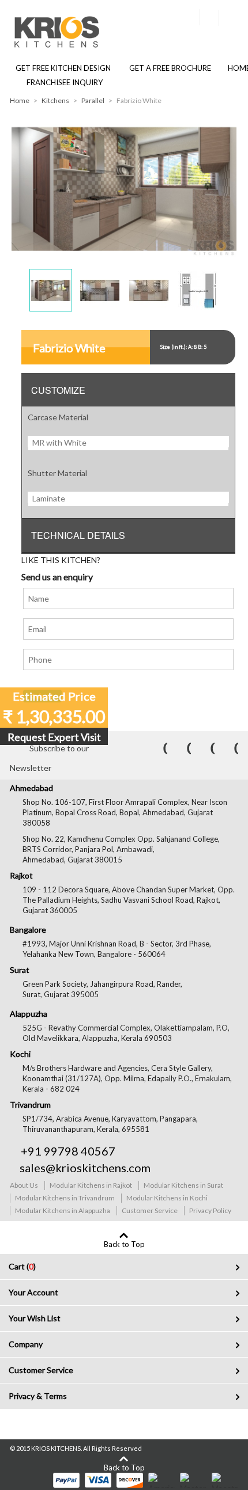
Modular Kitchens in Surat (183, 1185)
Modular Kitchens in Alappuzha (62, 1210)
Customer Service (150, 1210)
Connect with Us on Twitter (181, 748)
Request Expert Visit (54, 737)
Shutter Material (57, 473)
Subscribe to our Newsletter (49, 750)
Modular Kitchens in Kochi (167, 1197)
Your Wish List (35, 1318)
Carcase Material (58, 417)
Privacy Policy (210, 1210)
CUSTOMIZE (58, 390)
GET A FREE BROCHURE (169, 68)
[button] (50, 290)
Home (19, 100)
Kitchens (55, 100)
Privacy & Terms (38, 1396)
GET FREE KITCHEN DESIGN (63, 68)
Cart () (22, 1266)
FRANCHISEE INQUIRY (65, 82)
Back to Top (124, 1244)
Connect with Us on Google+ (228, 748)
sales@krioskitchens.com (85, 1167)
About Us (24, 1185)
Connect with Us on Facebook (157, 748)
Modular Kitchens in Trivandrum (65, 1197)
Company (26, 1344)
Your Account (33, 1292)
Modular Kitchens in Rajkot (91, 1185)
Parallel (92, 100)
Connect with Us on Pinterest (205, 748)
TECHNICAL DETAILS (78, 535)
